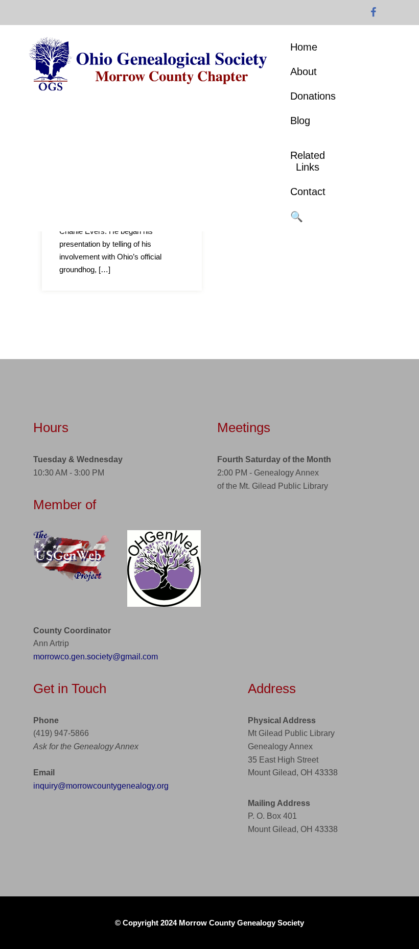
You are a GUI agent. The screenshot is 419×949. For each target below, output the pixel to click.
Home (303, 47)
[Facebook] (373, 13)
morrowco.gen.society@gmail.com (95, 656)
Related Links (307, 161)
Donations (313, 96)
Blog (300, 120)
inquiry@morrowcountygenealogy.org (101, 785)
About (303, 71)
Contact (307, 191)
